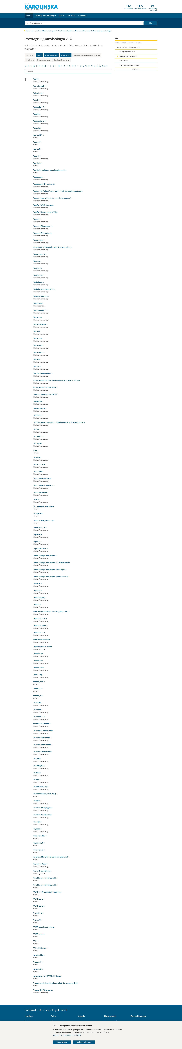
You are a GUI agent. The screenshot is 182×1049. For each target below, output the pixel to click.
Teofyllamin (38, 282)
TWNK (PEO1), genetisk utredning (46, 892)
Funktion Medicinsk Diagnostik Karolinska (50, 31)
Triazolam (37, 710)
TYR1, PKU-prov (39, 948)
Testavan (37, 317)
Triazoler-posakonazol (42, 745)
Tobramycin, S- (39, 527)
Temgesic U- (38, 275)
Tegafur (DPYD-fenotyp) (43, 205)
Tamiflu (36, 100)
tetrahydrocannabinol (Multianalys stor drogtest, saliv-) (56, 380)
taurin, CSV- (38, 135)
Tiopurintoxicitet (40, 492)
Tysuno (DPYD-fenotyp (42, 990)
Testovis (36, 359)
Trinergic (36, 822)
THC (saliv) (37, 415)
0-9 (105, 66)
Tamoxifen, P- (38, 107)
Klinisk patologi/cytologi (61, 60)
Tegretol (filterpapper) (42, 226)
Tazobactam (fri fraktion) (43, 184)
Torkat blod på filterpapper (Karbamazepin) (51, 562)
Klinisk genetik (65, 55)
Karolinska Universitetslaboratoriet (79, 31)
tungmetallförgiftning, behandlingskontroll (50, 857)
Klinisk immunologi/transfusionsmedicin (87, 55)
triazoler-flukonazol (41, 724)
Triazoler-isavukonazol (42, 731)
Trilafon (36, 773)
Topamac (37, 534)
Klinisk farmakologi (51, 55)
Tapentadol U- (39, 121)
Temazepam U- (39, 254)
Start (27, 31)
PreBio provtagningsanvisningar (129, 65)
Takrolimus (37, 93)
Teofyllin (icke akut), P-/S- (43, 289)
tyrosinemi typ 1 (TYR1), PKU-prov (47, 976)
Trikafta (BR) (38, 766)
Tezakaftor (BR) (39, 408)
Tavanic (36, 156)
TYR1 (35, 941)
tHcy (35, 450)
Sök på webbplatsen (34, 23)
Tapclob (36, 114)
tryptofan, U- (38, 850)
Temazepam (38, 240)
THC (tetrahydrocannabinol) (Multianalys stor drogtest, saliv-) (58, 422)
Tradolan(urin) (39, 597)
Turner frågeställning (41, 871)
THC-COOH (37, 436)
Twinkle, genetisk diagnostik (44, 878)
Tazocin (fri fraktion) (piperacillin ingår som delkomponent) (57, 191)
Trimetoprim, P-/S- (40, 787)
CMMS (39, 55)
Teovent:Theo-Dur (40, 296)
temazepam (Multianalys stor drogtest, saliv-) (51, 247)
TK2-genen (37, 513)
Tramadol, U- (38, 632)
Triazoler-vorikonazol (42, 752)
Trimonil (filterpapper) (42, 808)
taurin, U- (37, 149)
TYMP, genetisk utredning (43, 927)
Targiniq (36, 128)
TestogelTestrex (39, 324)
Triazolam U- (38, 717)
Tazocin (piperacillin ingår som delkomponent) (52, 198)
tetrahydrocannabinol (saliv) (44, 387)
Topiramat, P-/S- (39, 548)
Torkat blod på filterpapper (44, 555)
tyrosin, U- (37, 969)
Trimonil (36, 801)
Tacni (35, 79)
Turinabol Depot (39, 864)
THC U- (36, 429)
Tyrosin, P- (37, 962)
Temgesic (37, 268)
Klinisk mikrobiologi (43, 60)
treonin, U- (37, 696)
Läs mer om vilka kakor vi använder (67, 1035)
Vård (32, 31)
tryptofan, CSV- (39, 836)
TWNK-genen (38, 899)
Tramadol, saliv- (39, 625)
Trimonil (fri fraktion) (42, 815)
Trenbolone (38, 667)
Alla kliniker (30, 55)
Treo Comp (37, 674)
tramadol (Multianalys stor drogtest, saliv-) (50, 611)
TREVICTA (37, 703)
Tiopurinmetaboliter (41, 478)
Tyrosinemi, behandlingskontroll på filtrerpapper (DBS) (55, 983)
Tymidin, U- (38, 913)
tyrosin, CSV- (38, 955)
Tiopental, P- (38, 464)
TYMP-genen (38, 934)
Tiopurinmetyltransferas (43, 485)
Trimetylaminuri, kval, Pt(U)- (44, 794)
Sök (150, 23)
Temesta (36, 261)
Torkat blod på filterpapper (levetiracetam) (50, 576)
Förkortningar (123, 60)
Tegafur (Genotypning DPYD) (45, 212)
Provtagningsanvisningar (102, 31)
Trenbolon (37, 660)
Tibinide (36, 457)
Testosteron (38, 345)
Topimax (36, 541)
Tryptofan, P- (38, 843)
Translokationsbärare (42, 646)
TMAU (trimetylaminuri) (43, 520)
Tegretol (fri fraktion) (42, 233)
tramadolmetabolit (41, 639)
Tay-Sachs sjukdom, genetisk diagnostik (49, 170)
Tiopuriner (37, 471)
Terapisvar (37, 303)
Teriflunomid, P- (39, 310)
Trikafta (36, 759)
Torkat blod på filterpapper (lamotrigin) (49, 569)
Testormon (37, 338)
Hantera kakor (62, 1042)
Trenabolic (37, 653)
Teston (36, 331)
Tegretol (36, 219)
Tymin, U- (37, 920)
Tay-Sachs (37, 163)
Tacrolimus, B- (39, 86)
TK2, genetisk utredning (43, 506)
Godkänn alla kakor (83, 1042)
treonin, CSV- (38, 681)
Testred (36, 366)
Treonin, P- (37, 688)
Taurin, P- (37, 142)
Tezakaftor (37, 401)
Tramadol (37, 604)
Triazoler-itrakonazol (41, 738)
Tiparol (36, 499)
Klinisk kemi (30, 60)
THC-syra (37, 443)
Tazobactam (38, 177)
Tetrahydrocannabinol (42, 373)
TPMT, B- (36, 583)
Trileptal (36, 780)
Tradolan (36, 590)
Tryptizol (36, 829)
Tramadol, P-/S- (39, 618)
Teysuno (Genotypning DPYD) (45, 394)
